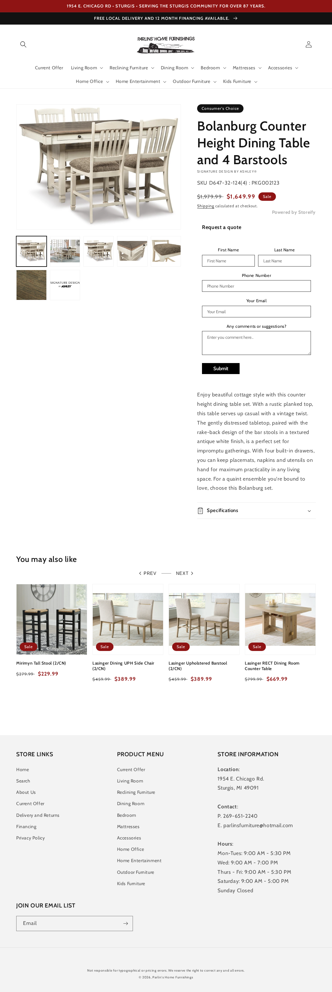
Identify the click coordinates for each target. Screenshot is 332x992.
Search (23, 781)
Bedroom (126, 815)
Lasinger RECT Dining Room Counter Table (272, 665)
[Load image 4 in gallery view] (132, 251)
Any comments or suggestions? (257, 326)
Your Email (256, 300)
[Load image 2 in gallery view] (65, 251)
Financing (26, 826)
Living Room (130, 781)
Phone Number (256, 275)
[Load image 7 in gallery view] (65, 285)
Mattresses (128, 826)
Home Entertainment (139, 860)
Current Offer (30, 803)
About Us (26, 792)
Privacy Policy (30, 838)
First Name (228, 249)
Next (182, 573)
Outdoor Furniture (135, 872)
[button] (23, 44)
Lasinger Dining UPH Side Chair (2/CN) (123, 665)
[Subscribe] (125, 923)
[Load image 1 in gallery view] (31, 251)
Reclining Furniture (136, 792)
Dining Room (131, 803)
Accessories (129, 838)
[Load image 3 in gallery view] (98, 251)
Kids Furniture (131, 883)
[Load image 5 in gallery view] (166, 251)
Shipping (205, 205)
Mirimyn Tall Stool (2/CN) (41, 663)
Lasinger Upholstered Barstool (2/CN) (198, 665)
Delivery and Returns (38, 815)
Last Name (284, 249)
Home (22, 769)
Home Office (130, 849)
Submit (220, 368)
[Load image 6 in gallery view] (31, 285)
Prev (150, 573)
